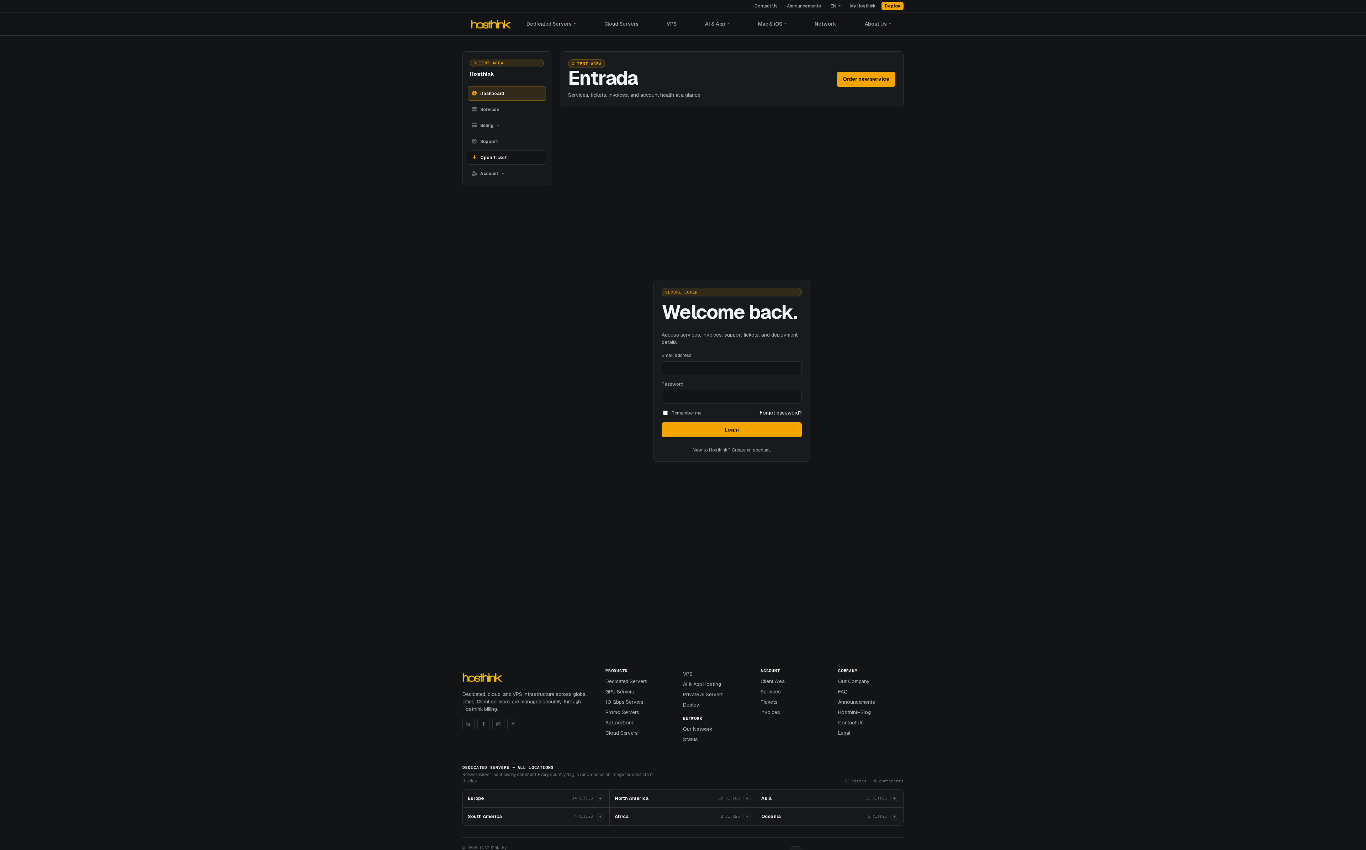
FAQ (843, 691)
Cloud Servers (621, 24)
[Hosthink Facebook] (483, 724)
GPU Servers (619, 691)
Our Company (854, 681)
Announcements (804, 6)
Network (825, 24)
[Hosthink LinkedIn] (468, 724)
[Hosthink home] (492, 24)
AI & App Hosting (702, 684)
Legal (844, 733)
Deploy (892, 6)
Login (732, 430)
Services (770, 691)
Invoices (770, 712)
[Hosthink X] (513, 724)
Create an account (751, 450)
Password (672, 384)
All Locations (620, 722)
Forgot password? (781, 413)
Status (690, 739)
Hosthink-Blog (854, 712)
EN (833, 6)
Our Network (698, 729)
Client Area (773, 681)
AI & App (715, 24)
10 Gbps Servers (624, 702)
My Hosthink (862, 6)
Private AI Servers (703, 694)
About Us (876, 24)
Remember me (686, 413)
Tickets (769, 702)
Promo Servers (622, 712)
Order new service (866, 79)
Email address (677, 355)
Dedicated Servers (549, 24)
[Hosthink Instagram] (498, 724)
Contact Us (766, 6)
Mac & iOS (770, 24)
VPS (672, 24)
